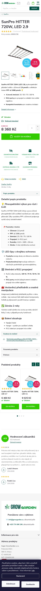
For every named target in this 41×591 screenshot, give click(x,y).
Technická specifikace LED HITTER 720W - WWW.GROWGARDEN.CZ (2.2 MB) (21, 340)
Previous (33, 364)
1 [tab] (17, 416)
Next (38, 364)
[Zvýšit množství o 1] (38, 126)
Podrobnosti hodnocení (30, 31)
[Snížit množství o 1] (38, 129)
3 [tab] (21, 416)
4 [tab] (23, 416)
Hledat (34, 8)
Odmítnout (10, 584)
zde (33, 570)
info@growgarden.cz (15, 520)
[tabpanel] (10, 391)
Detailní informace (7, 109)
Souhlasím (30, 584)
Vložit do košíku (22, 136)
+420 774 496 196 (16, 524)
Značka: (6, 184)
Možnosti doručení (11, 121)
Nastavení (20, 576)
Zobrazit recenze (15, 442)
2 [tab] (19, 416)
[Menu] (38, 3)
